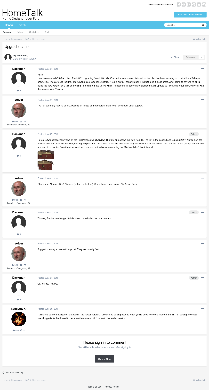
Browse (9, 24)
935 (17, 330)
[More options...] (202, 69)
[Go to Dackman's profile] (8, 57)
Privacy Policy (112, 386)
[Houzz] (199, 4)
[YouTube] (184, 4)
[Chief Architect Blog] (204, 4)
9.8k (16, 121)
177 (24, 121)
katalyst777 (19, 308)
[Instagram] (189, 4)
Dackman (22, 55)
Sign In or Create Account (190, 14)
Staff (47, 32)
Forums (7, 32)
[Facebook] (179, 4)
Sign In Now (104, 359)
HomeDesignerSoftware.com (160, 4)
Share (175, 57)
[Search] (203, 25)
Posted (48, 68)
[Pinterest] (194, 4)
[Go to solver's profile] (18, 110)
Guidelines (34, 32)
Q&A (33, 59)
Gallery (20, 32)
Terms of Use (95, 386)
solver (19, 99)
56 (23, 330)
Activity (22, 24)
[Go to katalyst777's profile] (18, 319)
